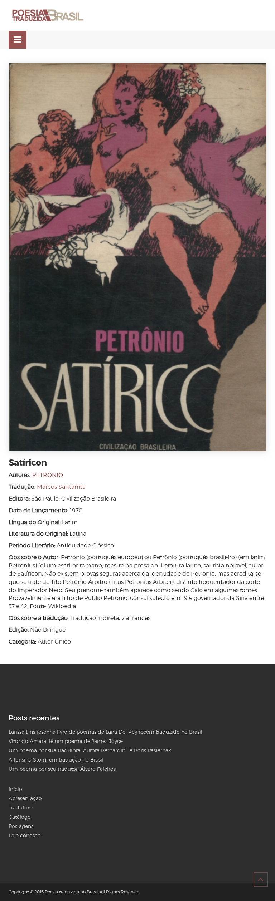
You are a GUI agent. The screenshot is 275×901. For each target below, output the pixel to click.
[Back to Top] (261, 879)
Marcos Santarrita (61, 486)
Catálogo (20, 817)
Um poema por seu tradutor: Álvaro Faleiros (62, 769)
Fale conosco (25, 835)
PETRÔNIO (47, 475)
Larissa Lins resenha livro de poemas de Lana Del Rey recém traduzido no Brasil (105, 732)
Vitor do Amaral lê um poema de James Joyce (66, 741)
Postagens (21, 826)
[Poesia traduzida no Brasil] (48, 15)
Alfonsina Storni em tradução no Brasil (56, 760)
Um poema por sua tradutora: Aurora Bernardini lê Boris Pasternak (90, 750)
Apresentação (25, 798)
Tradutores (21, 807)
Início (15, 789)
